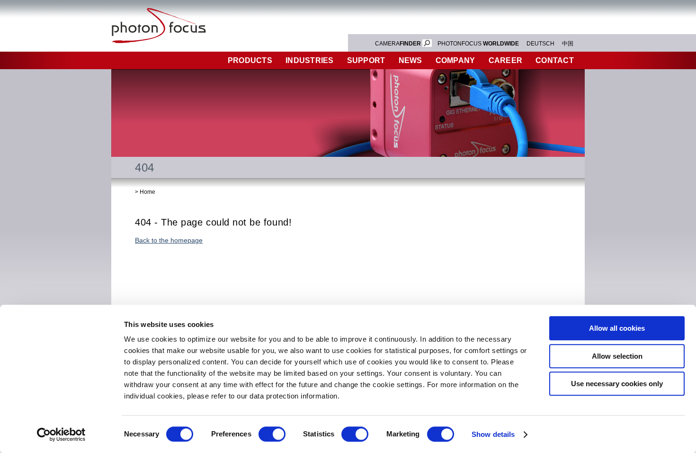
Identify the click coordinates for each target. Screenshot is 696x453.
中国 (567, 43)
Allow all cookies (617, 328)
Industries (310, 60)
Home (147, 192)
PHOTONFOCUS (478, 43)
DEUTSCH (540, 43)
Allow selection (617, 356)
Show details (493, 434)
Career (506, 60)
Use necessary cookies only (617, 384)
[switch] (272, 434)
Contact (554, 60)
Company (455, 60)
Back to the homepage (169, 240)
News (410, 60)
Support (366, 60)
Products (250, 60)
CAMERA (398, 43)
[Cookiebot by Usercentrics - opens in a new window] (61, 434)
